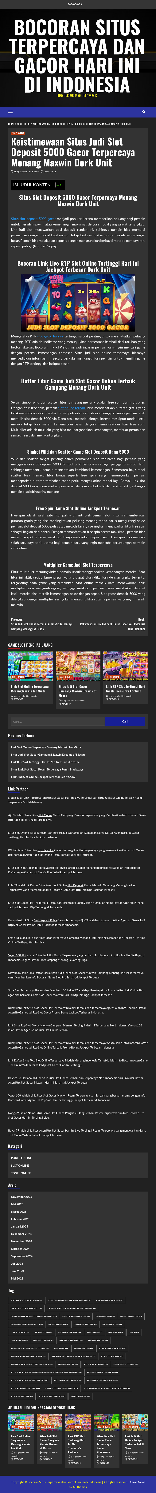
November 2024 (21, 1241)
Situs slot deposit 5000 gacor (33, 219)
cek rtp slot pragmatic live (26, 1308)
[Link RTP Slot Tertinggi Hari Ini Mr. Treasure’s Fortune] (125, 666)
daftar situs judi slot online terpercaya (34, 1316)
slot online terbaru (72, 408)
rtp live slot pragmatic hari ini (28, 1356)
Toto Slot (35, 1060)
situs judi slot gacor (96, 1364)
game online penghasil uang (27, 1324)
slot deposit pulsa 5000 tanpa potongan (107, 1388)
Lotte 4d (13, 937)
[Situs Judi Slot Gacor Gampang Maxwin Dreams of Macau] (78, 666)
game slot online (112, 1324)
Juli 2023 (17, 1263)
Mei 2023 (17, 1278)
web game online (80, 1396)
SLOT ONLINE (18, 133)
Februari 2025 (20, 1219)
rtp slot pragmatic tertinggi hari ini (32, 1364)
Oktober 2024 (20, 1248)
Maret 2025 (18, 1211)
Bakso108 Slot (17, 1078)
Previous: (41, 624)
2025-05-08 (114, 699)
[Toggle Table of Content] (57, 185)
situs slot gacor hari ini (67, 1380)
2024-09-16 (50, 171)
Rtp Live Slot (46, 850)
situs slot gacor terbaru (25, 1388)
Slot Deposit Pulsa (45, 920)
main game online (98, 1340)
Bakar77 (13, 1130)
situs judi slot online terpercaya (29, 1380)
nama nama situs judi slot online (30, 1348)
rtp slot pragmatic (112, 1356)
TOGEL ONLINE (21, 1173)
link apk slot (115, 1332)
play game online (83, 1348)
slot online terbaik (22, 1396)
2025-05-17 (66, 703)
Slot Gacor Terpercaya (35, 867)
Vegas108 (14, 1095)
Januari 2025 (19, 1226)
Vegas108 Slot (17, 955)
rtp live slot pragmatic (112, 1348)
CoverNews (137, 1482)
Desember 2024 (21, 1234)
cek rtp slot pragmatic (109, 1300)
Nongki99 (14, 1113)
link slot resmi (19, 1340)
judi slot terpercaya (70, 1332)
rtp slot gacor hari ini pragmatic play (74, 1356)
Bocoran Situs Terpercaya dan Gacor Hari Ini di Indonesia (77, 55)
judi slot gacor (20, 1332)
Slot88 (12, 797)
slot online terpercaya (52, 1396)
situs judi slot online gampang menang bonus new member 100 (46, 1372)
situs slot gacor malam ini (102, 1380)
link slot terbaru (43, 1340)
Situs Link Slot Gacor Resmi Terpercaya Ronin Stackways (47, 769)
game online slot (58, 1324)
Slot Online (45, 815)
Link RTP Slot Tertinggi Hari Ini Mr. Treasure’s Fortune (125, 688)
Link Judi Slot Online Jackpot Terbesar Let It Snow (43, 776)
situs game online (68, 1364)
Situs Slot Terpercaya (21, 990)
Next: (112, 624)
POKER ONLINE (21, 1158)
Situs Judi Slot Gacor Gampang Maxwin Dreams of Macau (78, 691)
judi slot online (43, 1332)
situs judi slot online (125, 1364)
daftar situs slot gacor (76, 1316)
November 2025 (21, 1196)
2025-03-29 (104, 1463)
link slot (134, 1332)
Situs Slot (14, 902)
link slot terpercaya (71, 1340)
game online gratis (131, 1316)
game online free (105, 1316)
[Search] (143, 111)
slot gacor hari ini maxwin (26, 171)
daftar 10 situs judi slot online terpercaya (72, 1308)
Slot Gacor (40, 1007)
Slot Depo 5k (76, 885)
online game (61, 1348)
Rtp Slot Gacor (130, 832)
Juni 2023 (17, 1271)
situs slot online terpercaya (61, 1388)
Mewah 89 (14, 972)
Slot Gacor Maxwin (38, 1025)
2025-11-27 (18, 699)
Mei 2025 (17, 1204)
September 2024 (22, 1256)
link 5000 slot (95, 1332)
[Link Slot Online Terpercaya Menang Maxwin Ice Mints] (30, 666)
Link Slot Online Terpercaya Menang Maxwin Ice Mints (30, 688)
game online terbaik (85, 1324)
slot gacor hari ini (50, 336)
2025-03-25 (132, 1459)
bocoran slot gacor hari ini (27, 1300)
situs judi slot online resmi (102, 1372)
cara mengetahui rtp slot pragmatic (70, 1300)
